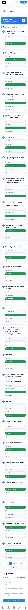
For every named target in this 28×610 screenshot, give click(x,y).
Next (14, 567)
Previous (5, 563)
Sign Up (24, 2)
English (12, 6)
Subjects (7, 6)
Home (2, 6)
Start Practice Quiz (15, 600)
